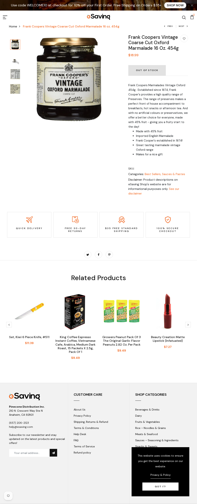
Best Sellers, (153, 174)
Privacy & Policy (160, 475)
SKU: (131, 168)
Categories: (136, 174)
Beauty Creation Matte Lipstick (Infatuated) (168, 339)
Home (13, 26)
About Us (79, 409)
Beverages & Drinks (147, 409)
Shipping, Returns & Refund (91, 422)
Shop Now (175, 5)
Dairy (138, 415)
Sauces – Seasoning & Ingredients (157, 440)
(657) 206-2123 (19, 423)
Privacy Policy (82, 415)
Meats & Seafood (146, 434)
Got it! (160, 486)
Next (181, 26)
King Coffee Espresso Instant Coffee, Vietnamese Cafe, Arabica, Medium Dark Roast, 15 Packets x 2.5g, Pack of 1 (75, 344)
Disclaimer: (135, 180)
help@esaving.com (21, 427)
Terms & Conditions (86, 428)
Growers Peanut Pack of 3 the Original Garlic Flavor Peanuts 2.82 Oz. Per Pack (121, 340)
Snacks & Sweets (146, 446)
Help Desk (80, 434)
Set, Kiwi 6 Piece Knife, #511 (29, 337)
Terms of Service (84, 446)
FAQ (76, 440)
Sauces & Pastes (173, 174)
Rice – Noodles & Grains (150, 428)
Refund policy (82, 452)
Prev (170, 26)
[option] (15, 44)
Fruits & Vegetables (147, 422)
